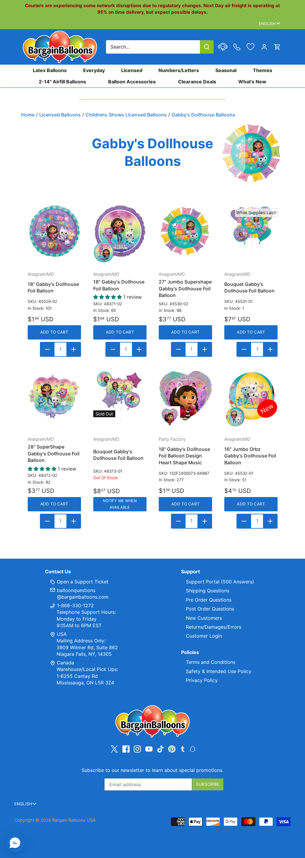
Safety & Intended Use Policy (218, 671)
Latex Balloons (50, 70)
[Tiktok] (160, 749)
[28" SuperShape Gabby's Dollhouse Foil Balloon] (54, 395)
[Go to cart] (277, 47)
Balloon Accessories (132, 82)
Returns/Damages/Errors (213, 627)
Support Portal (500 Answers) (220, 582)
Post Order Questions (210, 609)
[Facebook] (126, 749)
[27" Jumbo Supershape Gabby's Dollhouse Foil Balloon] (185, 230)
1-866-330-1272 (74, 605)
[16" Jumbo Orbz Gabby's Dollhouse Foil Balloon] (251, 395)
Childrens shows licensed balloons (126, 115)
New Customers (204, 618)
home (28, 115)
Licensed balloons (60, 115)
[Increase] (73, 349)
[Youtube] (148, 749)
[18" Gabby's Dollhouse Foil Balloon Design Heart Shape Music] (185, 395)
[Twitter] (114, 749)
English (267, 23)
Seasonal (225, 70)
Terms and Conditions (210, 662)
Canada (65, 663)
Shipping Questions (207, 591)
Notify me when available (120, 504)
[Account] (264, 47)
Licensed (131, 70)
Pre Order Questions (208, 600)
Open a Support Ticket (81, 582)
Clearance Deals (197, 82)
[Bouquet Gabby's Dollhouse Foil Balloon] (251, 230)
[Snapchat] (192, 748)
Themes (262, 70)
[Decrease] (47, 349)
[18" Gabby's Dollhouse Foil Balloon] (54, 230)
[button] (15, 843)
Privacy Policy (202, 680)
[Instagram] (137, 749)
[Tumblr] (183, 748)
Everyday (94, 70)
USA (62, 634)
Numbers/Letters (178, 70)
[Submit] (207, 47)
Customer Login (204, 636)
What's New (252, 82)
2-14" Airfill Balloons (62, 82)
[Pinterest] (171, 749)
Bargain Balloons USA (74, 820)
